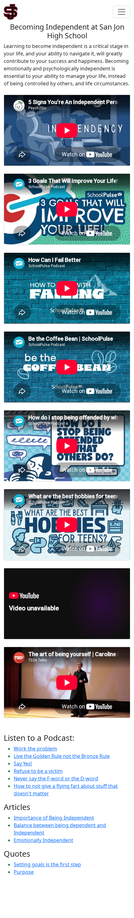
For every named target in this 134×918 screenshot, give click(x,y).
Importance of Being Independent (54, 817)
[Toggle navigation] (121, 12)
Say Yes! (23, 763)
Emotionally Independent (43, 840)
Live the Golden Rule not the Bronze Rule (62, 756)
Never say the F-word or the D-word (56, 778)
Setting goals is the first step (47, 864)
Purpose (24, 871)
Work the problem (35, 748)
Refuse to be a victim (38, 771)
